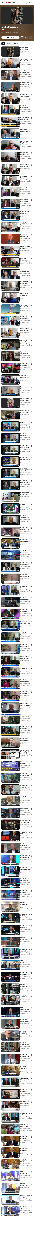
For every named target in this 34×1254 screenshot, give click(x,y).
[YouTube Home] (10, 2)
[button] (17, 15)
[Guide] (2, 2)
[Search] (18, 2)
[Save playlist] (22, 37)
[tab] (3, 43)
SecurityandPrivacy (25, 51)
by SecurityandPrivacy (10, 30)
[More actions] (31, 37)
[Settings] (22, 2)
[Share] (26, 37)
